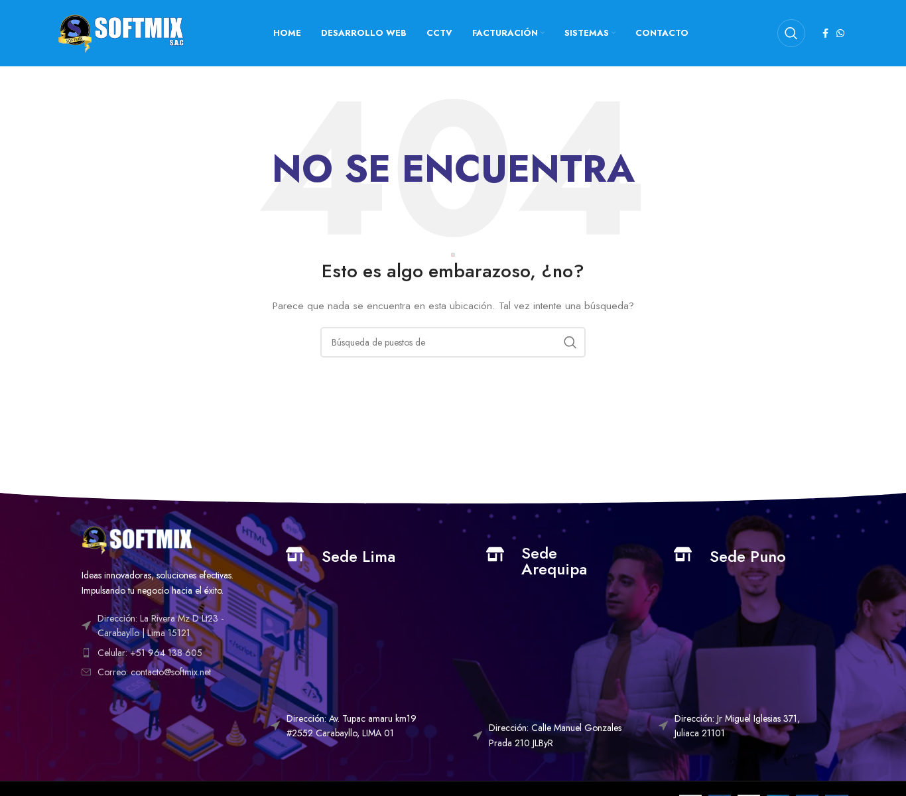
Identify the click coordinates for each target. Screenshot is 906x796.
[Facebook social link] (825, 33)
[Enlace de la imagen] (137, 538)
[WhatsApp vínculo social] (840, 33)
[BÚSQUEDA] (570, 342)
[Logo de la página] (121, 31)
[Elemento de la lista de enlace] (166, 652)
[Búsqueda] (791, 33)
